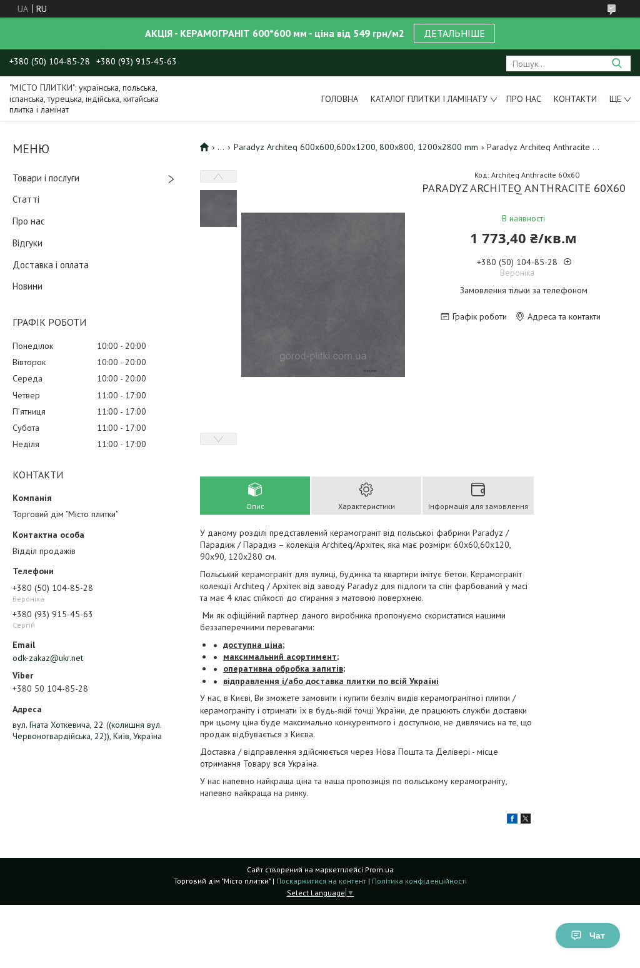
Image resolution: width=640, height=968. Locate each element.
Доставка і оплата (50, 265)
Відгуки (27, 243)
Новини (27, 286)
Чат (597, 935)
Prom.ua (379, 869)
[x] (526, 820)
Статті (25, 199)
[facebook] (512, 820)
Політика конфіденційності (419, 880)
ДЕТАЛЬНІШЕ (454, 33)
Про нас (523, 98)
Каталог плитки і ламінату (429, 98)
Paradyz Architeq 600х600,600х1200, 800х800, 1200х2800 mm (356, 147)
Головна (339, 98)
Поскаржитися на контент (321, 880)
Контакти (575, 98)
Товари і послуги (45, 178)
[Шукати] (616, 63)
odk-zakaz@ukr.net (47, 657)
